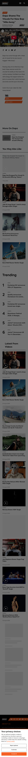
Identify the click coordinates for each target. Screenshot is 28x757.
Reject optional (14, 745)
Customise (14, 749)
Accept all (14, 753)
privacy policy (11, 741)
